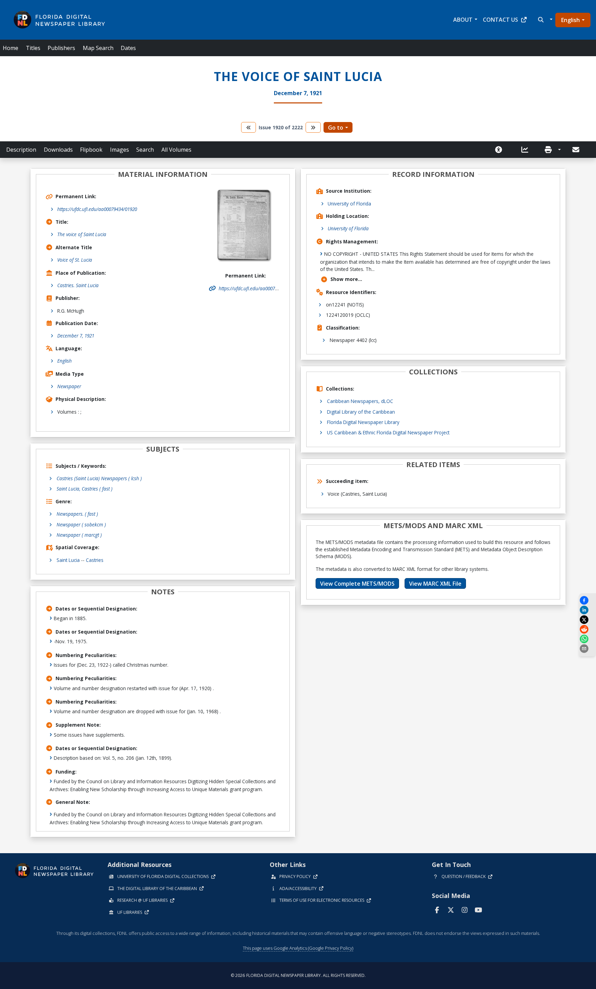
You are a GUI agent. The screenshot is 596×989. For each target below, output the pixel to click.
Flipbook (91, 149)
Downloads (58, 149)
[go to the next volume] (313, 127)
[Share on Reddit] (587, 629)
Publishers (61, 48)
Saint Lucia (68, 560)
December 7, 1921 (75, 335)
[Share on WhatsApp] (587, 639)
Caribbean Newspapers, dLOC (360, 401)
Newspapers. (77, 514)
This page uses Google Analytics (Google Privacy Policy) (298, 948)
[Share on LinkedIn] (587, 610)
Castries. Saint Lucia (78, 285)
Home (10, 48)
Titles (33, 48)
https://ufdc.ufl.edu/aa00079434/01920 (97, 209)
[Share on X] (587, 619)
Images (119, 149)
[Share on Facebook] (587, 600)
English (570, 20)
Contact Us (500, 19)
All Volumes (176, 149)
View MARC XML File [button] (435, 583)
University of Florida (349, 203)
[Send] (576, 149)
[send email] (587, 648)
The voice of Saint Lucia (81, 234)
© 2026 (298, 975)
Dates (128, 48)
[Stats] (527, 150)
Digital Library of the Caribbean (361, 411)
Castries (94, 560)
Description (21, 149)
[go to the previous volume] (248, 127)
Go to (335, 127)
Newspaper (69, 386)
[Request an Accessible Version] (500, 150)
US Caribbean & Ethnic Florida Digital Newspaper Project (388, 432)
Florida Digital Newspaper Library (363, 422)
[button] (544, 20)
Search (145, 149)
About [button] (463, 19)
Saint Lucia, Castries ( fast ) (84, 488)
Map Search (98, 48)
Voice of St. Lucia (74, 259)
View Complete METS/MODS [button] (357, 583)
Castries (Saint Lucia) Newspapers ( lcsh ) (99, 478)
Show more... (346, 279)
